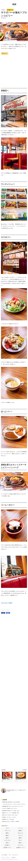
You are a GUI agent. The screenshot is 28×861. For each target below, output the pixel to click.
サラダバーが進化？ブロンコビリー (9, 808)
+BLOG (14, 4)
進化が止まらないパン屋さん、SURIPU (10, 821)
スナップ (20, 845)
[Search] (10, 855)
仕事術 (20, 830)
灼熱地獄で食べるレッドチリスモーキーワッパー (12, 806)
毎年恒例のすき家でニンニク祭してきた (10, 810)
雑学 (20, 842)
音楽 (7, 837)
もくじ (5, 53)
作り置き (7, 845)
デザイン (7, 830)
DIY (20, 840)
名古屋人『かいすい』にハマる (9, 817)
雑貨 (20, 837)
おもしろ (20, 833)
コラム (20, 835)
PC (7, 828)
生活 (7, 842)
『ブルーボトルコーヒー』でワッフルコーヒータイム (13, 804)
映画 (7, 833)
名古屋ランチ (7, 847)
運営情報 (13, 857)
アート (20, 828)
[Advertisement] (14, 70)
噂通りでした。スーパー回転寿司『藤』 (10, 812)
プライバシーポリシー (6, 857)
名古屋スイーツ (20, 847)
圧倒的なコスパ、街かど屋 (8, 819)
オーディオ (7, 840)
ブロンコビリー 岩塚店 (6, 602)
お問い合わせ (15, 854)
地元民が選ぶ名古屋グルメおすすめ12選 (11, 802)
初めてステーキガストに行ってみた (9, 815)
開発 (7, 835)
